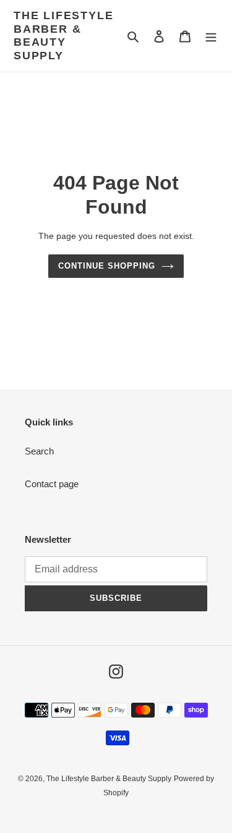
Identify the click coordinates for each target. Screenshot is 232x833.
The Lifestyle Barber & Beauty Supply (63, 35)
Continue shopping (107, 265)
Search (39, 451)
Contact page (52, 484)
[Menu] (211, 36)
